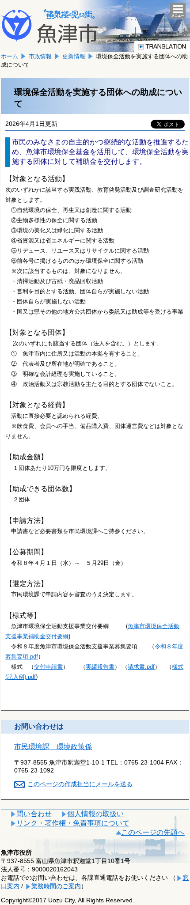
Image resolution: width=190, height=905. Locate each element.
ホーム (9, 56)
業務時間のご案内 (56, 886)
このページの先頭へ (153, 832)
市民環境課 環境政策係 (53, 746)
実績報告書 (100, 666)
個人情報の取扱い (95, 814)
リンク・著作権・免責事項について (72, 823)
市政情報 (40, 56)
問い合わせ (34, 814)
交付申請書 (48, 666)
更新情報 (73, 56)
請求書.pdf (141, 666)
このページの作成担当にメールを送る (80, 784)
